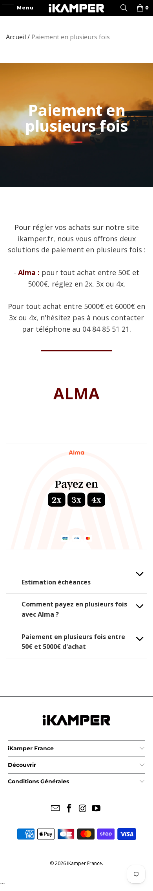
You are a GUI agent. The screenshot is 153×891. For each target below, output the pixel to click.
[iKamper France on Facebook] (69, 808)
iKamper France (84, 863)
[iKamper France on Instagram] (83, 808)
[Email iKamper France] (56, 808)
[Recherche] (124, 8)
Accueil (16, 37)
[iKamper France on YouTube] (96, 808)
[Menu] (4, 8)
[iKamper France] (76, 8)
